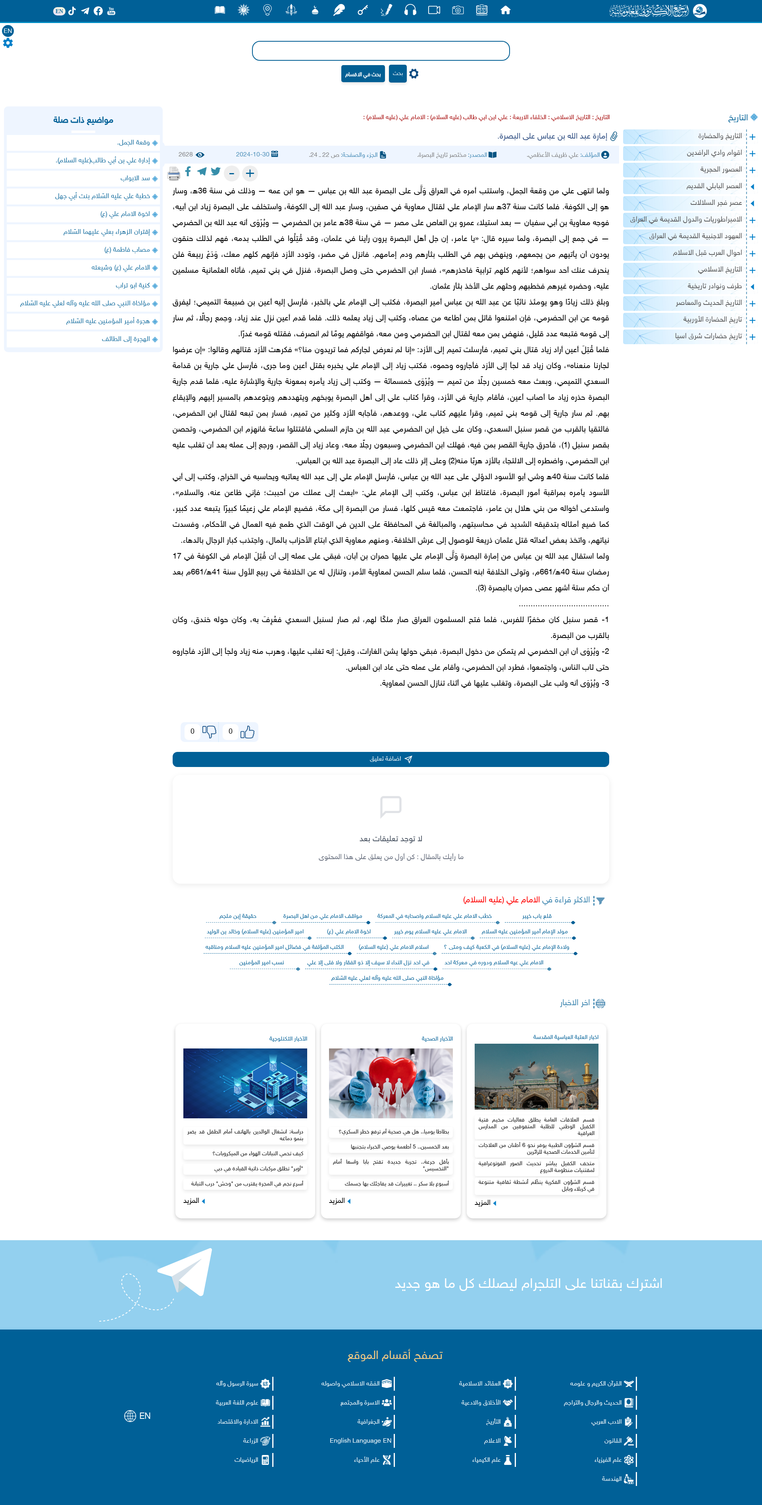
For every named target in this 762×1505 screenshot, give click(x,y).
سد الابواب (135, 179)
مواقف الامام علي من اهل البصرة (322, 916)
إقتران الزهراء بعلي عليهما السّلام (107, 232)
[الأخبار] (482, 12)
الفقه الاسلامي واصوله (350, 1384)
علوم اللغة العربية (237, 1403)
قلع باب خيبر (537, 916)
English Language (355, 1441)
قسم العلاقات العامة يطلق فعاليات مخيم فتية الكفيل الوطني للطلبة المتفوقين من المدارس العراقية (537, 1127)
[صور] (458, 12)
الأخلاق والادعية (481, 1403)
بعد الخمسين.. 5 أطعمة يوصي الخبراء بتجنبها (400, 1147)
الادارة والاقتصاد (237, 1422)
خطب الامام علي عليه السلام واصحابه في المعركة (434, 916)
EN (8, 31)
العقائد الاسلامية (480, 1384)
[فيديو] (434, 12)
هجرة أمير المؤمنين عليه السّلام (108, 322)
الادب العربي (606, 1422)
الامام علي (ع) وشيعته (121, 268)
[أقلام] (387, 12)
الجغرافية (369, 1422)
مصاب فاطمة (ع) (127, 250)
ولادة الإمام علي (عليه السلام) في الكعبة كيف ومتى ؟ (507, 947)
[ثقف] (244, 12)
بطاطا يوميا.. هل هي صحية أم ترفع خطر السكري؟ (394, 1132)
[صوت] (410, 11)
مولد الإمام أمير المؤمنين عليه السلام (525, 932)
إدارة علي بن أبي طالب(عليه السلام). (103, 161)
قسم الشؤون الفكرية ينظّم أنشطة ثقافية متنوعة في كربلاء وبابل (537, 1186)
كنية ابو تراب (133, 286)
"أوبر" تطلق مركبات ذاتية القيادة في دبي (258, 1169)
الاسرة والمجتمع (360, 1403)
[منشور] (291, 12)
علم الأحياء (367, 1460)
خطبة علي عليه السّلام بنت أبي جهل (102, 196)
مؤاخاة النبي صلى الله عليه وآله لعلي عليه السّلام (387, 978)
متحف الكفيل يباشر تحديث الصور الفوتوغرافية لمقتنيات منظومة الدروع (537, 1167)
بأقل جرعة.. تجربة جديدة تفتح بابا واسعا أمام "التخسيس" (391, 1165)
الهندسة (612, 1479)
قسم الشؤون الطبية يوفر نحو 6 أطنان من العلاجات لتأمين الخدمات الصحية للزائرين (537, 1149)
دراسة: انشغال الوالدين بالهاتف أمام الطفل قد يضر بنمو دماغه (245, 1135)
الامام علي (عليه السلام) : (394, 117)
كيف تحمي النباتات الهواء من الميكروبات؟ (257, 1153)
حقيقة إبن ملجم (237, 916)
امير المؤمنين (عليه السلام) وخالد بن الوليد (255, 932)
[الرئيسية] (506, 12)
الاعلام (492, 1441)
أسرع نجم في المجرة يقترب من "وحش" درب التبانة (247, 1184)
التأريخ (493, 1422)
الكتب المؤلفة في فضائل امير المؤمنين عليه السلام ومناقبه (275, 947)
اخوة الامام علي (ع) (349, 932)
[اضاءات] (267, 12)
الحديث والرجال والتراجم (593, 1403)
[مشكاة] (315, 12)
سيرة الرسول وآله (237, 1384)
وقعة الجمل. (133, 143)
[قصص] (220, 12)
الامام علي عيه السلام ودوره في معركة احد (493, 963)
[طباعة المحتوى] (174, 173)
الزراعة (250, 1441)
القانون (613, 1441)
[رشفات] (339, 12)
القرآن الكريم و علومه (596, 1384)
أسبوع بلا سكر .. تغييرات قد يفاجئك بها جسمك (397, 1184)
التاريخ (738, 118)
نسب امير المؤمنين (261, 963)
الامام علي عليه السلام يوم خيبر (430, 932)
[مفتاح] (363, 12)
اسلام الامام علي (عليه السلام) (394, 947)
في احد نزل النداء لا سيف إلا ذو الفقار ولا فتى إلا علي (368, 963)
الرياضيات (246, 1460)
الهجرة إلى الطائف (126, 339)
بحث (398, 73)
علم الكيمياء (486, 1460)
